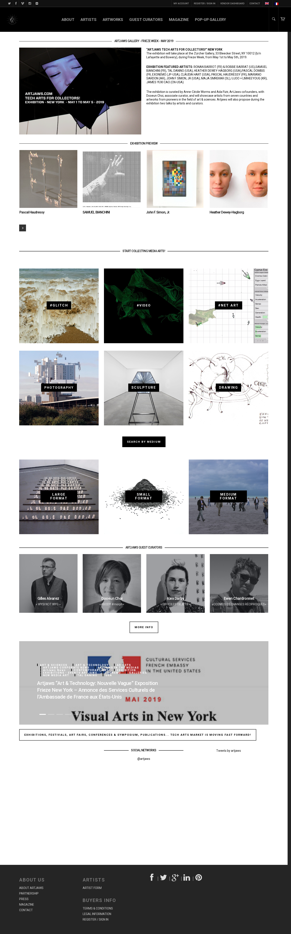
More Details (59, 174)
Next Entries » (22, 228)
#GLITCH (59, 305)
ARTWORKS (113, 19)
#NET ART (228, 305)
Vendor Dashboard (232, 3)
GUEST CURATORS (146, 19)
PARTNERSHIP (29, 893)
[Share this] (152, 879)
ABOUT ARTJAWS (31, 888)
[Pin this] (199, 879)
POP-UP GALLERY (210, 19)
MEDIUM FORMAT (228, 496)
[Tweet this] (164, 879)
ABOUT (68, 19)
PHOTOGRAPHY (59, 388)
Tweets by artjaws (228, 750)
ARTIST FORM (92, 888)
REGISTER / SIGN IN (204, 3)
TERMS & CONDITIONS (98, 908)
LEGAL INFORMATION (97, 914)
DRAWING (228, 387)
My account (181, 3)
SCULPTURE (143, 387)
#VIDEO (144, 305)
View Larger (36, 174)
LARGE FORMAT (59, 496)
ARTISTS (89, 19)
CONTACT (254, 3)
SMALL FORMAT (143, 496)
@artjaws (143, 758)
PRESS (24, 899)
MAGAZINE (179, 19)
